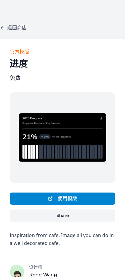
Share (62, 215)
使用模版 (67, 198)
